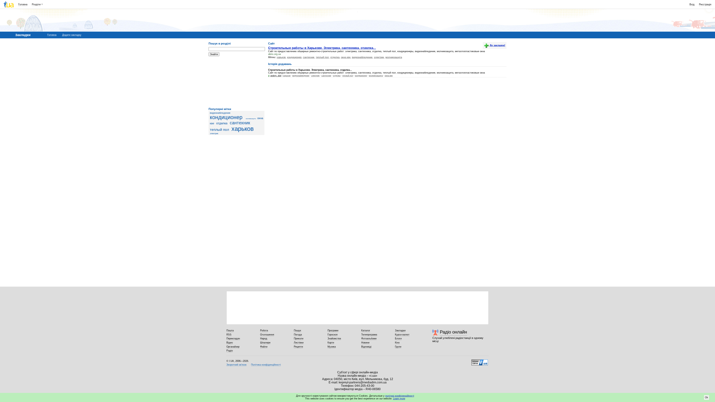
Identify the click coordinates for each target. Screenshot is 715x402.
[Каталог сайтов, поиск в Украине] (479, 361)
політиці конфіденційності (399, 395)
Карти (331, 342)
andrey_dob (275, 75)
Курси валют (402, 334)
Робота (264, 330)
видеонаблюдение (220, 112)
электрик (214, 133)
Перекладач (233, 338)
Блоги (398, 338)
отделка (221, 123)
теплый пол (219, 130)
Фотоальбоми (368, 338)
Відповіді (366, 346)
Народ (263, 338)
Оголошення (267, 334)
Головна (22, 4)
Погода (298, 334)
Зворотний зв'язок (236, 364)
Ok (706, 397)
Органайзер (232, 346)
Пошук (297, 330)
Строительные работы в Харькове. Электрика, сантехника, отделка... (322, 48)
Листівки (299, 342)
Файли (263, 346)
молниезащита (251, 118)
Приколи (298, 338)
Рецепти (298, 346)
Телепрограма (369, 334)
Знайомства (334, 338)
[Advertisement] (236, 82)
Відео (229, 342)
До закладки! (497, 45)
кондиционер (226, 117)
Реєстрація (705, 4)
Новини (365, 342)
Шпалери (265, 342)
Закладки (400, 330)
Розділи (36, 4)
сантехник (240, 122)
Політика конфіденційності (266, 364)
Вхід (692, 4)
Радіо (229, 350)
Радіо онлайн (453, 331)
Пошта (230, 330)
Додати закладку (71, 35)
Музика (332, 346)
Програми (333, 330)
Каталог (365, 330)
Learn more (399, 398)
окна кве (345, 57)
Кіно (397, 342)
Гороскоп (333, 334)
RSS (228, 334)
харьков (242, 128)
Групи (398, 346)
